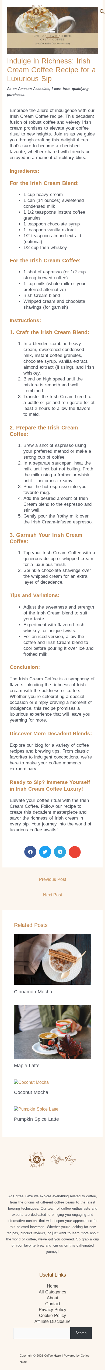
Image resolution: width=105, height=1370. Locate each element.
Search (80, 1333)
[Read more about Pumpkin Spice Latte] (36, 1109)
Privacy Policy (52, 1309)
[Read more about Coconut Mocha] (31, 1082)
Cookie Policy (52, 1315)
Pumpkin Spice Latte (36, 1119)
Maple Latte (27, 1065)
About (52, 1298)
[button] (102, 12)
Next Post (52, 895)
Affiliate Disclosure (52, 1321)
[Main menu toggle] (52, 31)
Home (52, 1286)
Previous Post (52, 879)
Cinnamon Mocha (33, 991)
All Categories (52, 1292)
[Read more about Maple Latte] (52, 1031)
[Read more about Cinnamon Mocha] (52, 959)
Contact (52, 1303)
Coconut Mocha (31, 1092)
